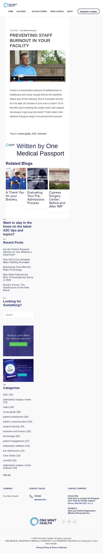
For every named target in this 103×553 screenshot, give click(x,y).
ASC (8, 395)
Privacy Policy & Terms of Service (51, 547)
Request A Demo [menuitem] (88, 12)
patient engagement (16, 441)
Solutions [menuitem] (21, 11)
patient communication (17, 422)
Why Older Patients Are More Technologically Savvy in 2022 (18, 277)
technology (11, 436)
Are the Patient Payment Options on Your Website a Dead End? (17, 252)
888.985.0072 (40, 500)
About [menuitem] (70, 11)
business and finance (17, 431)
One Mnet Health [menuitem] (10, 496)
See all (6, 475)
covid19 (9, 460)
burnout (42, 133)
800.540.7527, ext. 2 (84, 503)
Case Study (12, 455)
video (8, 407)
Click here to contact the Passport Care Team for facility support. (83, 499)
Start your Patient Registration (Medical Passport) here (82, 512)
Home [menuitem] (10, 11)
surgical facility (13, 426)
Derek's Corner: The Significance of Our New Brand (16, 287)
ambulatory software (16, 446)
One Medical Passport (28, 31)
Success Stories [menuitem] (39, 11)
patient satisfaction (15, 417)
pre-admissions (14, 451)
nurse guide (12, 412)
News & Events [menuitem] (57, 11)
